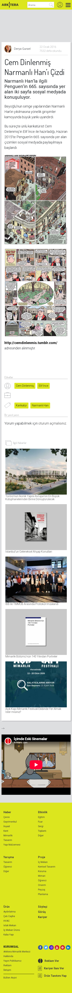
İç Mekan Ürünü (11, 930)
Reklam (7, 965)
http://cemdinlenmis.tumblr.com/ (30, 343)
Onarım (42, 885)
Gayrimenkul (10, 821)
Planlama (43, 894)
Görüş (42, 911)
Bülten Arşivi (10, 977)
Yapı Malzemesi (11, 844)
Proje (41, 857)
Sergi (40, 826)
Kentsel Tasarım (46, 866)
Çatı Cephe (9, 916)
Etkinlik (42, 812)
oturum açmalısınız (52, 423)
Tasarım (7, 840)
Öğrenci (7, 866)
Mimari (41, 876)
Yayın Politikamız (12, 961)
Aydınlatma (9, 911)
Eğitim (41, 817)
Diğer (41, 835)
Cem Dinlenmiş (25, 385)
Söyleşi (42, 906)
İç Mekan (43, 862)
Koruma (42, 871)
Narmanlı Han (40, 405)
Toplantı (42, 831)
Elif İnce (43, 385)
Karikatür (21, 405)
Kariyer (42, 917)
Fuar (40, 821)
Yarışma (8, 857)
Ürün (6, 906)
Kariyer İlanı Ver (54, 968)
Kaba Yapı (8, 934)
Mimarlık (7, 835)
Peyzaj (41, 889)
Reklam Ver (52, 960)
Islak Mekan (9, 925)
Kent (5, 831)
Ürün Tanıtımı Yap (55, 975)
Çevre (6, 817)
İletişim (7, 970)
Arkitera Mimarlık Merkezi (16, 951)
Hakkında (8, 956)
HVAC (6, 921)
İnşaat (6, 826)
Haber (7, 812)
